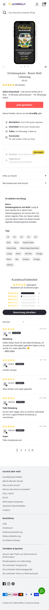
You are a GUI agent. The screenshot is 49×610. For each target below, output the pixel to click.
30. (14, 237)
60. (35, 237)
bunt (17, 242)
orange (39, 253)
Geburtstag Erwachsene (29, 248)
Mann (18, 253)
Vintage (37, 259)
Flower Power (28, 242)
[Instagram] (8, 583)
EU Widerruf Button (11, 540)
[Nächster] (45, 67)
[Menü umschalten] (4, 4)
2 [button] (24, 66)
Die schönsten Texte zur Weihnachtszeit (20, 573)
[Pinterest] (13, 583)
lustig (9, 253)
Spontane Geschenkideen (14, 505)
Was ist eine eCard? (11, 485)
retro (9, 259)
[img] (9, 329)
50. (28, 237)
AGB (5, 523)
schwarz (26, 259)
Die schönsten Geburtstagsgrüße (17, 569)
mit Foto (28, 253)
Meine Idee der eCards (13, 481)
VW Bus (10, 265)
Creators (6, 510)
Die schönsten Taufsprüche (15, 565)
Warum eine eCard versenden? (16, 489)
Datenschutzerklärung (12, 532)
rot (17, 259)
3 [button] (25, 450)
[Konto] (37, 3)
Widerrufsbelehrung (12, 536)
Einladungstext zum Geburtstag (17, 561)
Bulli (8, 242)
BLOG (5, 497)
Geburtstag (11, 248)
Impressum (8, 527)
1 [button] (21, 66)
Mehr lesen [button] (10, 351)
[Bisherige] (3, 67)
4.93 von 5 (31, 284)
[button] (9, 85)
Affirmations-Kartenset (13, 501)
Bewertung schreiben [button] (24, 312)
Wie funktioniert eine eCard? (15, 183)
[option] (24, 43)
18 (8, 237)
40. (21, 237)
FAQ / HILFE (8, 493)
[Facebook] (4, 583)
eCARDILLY (21, 603)
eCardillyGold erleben (12, 477)
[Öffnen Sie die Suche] (4, 12)
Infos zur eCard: (10, 175)
